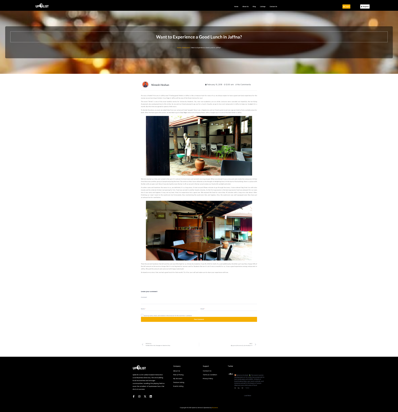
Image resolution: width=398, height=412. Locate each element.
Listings (263, 6)
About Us (245, 6)
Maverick (215, 407)
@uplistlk (247, 372)
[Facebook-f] (133, 396)
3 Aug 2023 (255, 372)
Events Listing (178, 386)
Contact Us (273, 6)
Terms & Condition (210, 375)
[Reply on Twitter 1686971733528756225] (235, 388)
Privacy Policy (208, 379)
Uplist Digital (239, 372)
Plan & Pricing (178, 375)
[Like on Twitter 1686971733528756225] (243, 388)
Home (236, 6)
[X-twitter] (145, 396)
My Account (177, 379)
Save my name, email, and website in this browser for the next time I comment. (168, 315)
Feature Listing (178, 382)
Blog (254, 6)
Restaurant (186, 47)
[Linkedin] (150, 396)
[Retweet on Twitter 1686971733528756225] (239, 388)
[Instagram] (139, 396)
